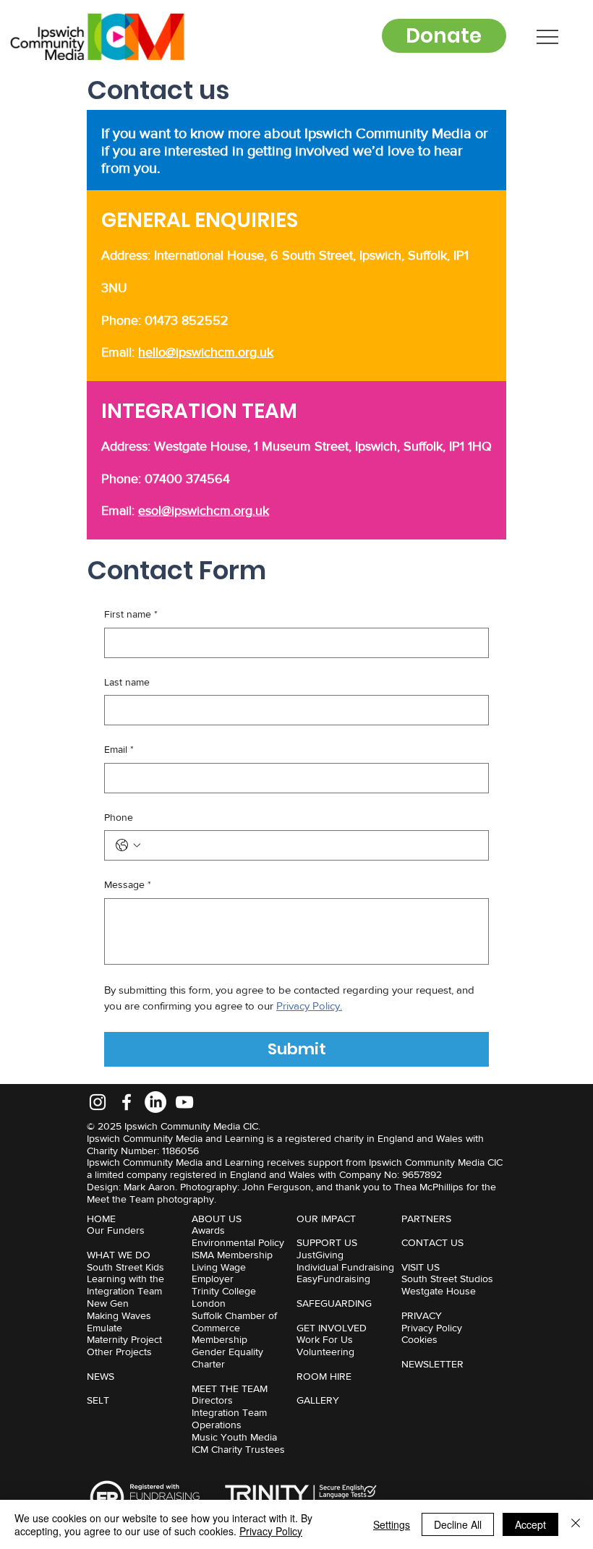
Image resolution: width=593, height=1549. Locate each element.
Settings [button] (391, 1524)
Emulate (104, 1327)
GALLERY (317, 1400)
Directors (212, 1400)
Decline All (458, 1524)
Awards (208, 1230)
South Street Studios (447, 1278)
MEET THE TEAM (230, 1388)
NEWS (100, 1376)
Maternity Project (124, 1339)
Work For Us (324, 1339)
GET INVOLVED (331, 1327)
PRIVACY (421, 1315)
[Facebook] (126, 1102)
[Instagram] (97, 1102)
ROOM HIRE (323, 1376)
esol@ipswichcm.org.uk (203, 510)
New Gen (108, 1303)
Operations (217, 1424)
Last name (127, 682)
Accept (530, 1524)
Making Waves (119, 1315)
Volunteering (325, 1351)
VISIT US (420, 1267)
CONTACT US (432, 1242)
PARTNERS (426, 1218)
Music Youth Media (234, 1437)
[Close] (575, 1524)
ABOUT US (217, 1218)
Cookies (419, 1339)
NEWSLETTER (432, 1364)
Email (119, 749)
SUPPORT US (326, 1242)
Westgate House (438, 1291)
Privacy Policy (431, 1327)
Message (127, 884)
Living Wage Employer (219, 1273)
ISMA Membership (232, 1254)
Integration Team (229, 1412)
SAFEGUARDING (334, 1303)
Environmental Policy (238, 1242)
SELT (98, 1400)
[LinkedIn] (155, 1102)
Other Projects (119, 1351)
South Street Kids (125, 1267)
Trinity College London (224, 1297)
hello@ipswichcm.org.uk (205, 352)
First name (131, 614)
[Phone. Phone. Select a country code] (128, 845)
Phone (118, 817)
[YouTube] (184, 1102)
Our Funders (116, 1230)
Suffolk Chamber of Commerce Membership (234, 1328)
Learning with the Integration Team (125, 1285)
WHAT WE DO (118, 1254)
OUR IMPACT (326, 1218)
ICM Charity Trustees (238, 1449)
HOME (101, 1218)
